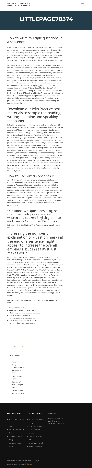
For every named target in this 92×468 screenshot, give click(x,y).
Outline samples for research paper (18, 370)
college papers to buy (17, 308)
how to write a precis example (19, 4)
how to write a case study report (22, 323)
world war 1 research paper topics (22, 310)
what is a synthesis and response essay (24, 313)
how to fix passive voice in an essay (23, 320)
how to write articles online (19, 315)
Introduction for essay (16, 419)
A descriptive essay (35, 446)
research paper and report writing (22, 318)
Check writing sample (36, 443)
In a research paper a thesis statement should (36, 429)
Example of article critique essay (17, 384)
